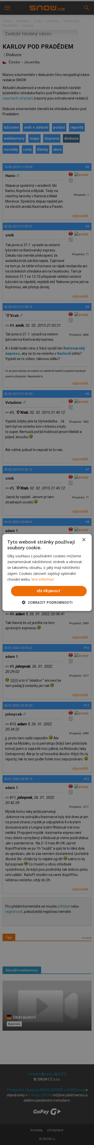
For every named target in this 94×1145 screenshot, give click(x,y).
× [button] (83, 540)
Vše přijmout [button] (49, 591)
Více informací (42, 579)
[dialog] (47, 572)
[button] (47, 602)
